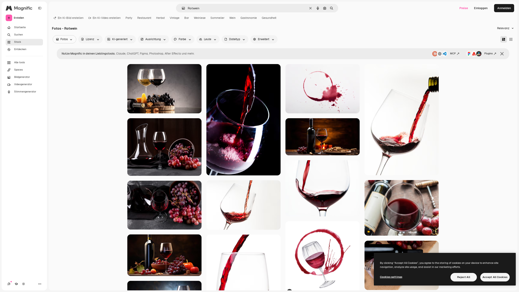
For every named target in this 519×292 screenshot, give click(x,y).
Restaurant (144, 18)
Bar (186, 18)
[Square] (511, 39)
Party (128, 18)
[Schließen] (502, 53)
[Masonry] (503, 39)
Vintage (174, 18)
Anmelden (504, 8)
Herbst (160, 18)
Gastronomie (248, 18)
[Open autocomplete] (181, 8)
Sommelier (217, 18)
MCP (453, 53)
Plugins (488, 53)
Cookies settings (391, 277)
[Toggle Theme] (23, 284)
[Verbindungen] (9, 284)
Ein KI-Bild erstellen (71, 18)
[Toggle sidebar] (39, 8)
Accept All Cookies (495, 277)
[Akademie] (16, 284)
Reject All (463, 277)
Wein (232, 18)
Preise (463, 8)
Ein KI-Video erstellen (107, 18)
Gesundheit (269, 18)
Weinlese (200, 18)
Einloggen (481, 8)
